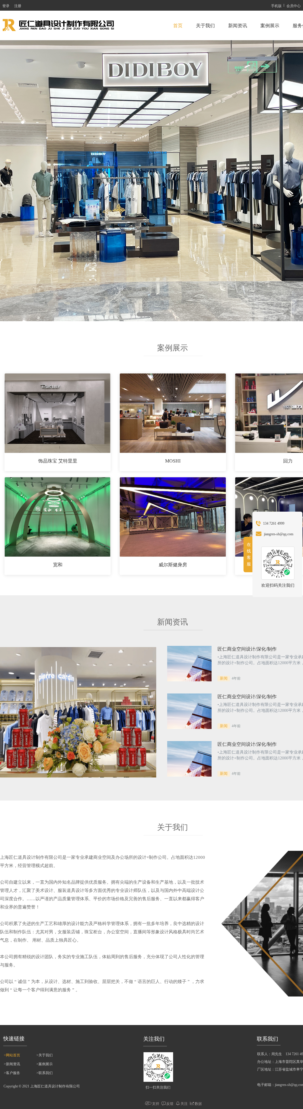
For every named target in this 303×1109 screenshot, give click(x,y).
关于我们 (205, 25)
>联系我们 (44, 1073)
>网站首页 (12, 1055)
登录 (5, 5)
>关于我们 (44, 1055)
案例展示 (269, 25)
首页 (178, 25)
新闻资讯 (237, 25)
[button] (132, 314)
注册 (17, 5)
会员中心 (293, 5)
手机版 (276, 5)
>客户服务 (12, 1073)
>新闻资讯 (12, 1064)
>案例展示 (44, 1064)
